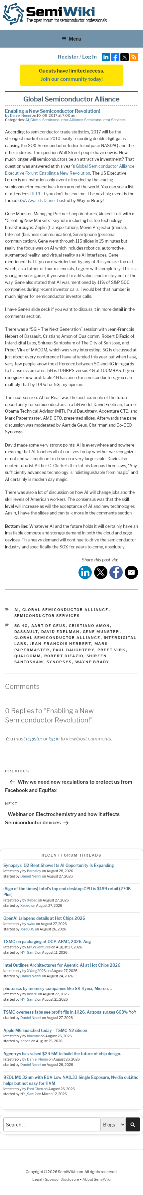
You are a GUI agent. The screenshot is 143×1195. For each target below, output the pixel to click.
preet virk (111, 650)
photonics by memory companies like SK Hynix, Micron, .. (57, 988)
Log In (89, 57)
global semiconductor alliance (57, 637)
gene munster (101, 631)
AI (27, 119)
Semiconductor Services (105, 119)
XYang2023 (36, 971)
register (34, 738)
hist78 (32, 994)
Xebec (32, 900)
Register (68, 57)
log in (54, 738)
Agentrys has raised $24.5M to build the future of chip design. (62, 1053)
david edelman (60, 631)
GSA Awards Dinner (37, 200)
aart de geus (48, 625)
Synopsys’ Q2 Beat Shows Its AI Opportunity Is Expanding (58, 865)
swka (31, 924)
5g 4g (21, 625)
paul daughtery (73, 650)
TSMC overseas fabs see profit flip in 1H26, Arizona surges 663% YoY (70, 1012)
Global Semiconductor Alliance (56, 119)
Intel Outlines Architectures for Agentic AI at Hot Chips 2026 (61, 965)
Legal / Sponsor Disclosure (56, 1179)
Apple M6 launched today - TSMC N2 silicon (45, 1030)
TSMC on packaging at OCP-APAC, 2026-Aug (47, 941)
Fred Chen (35, 1089)
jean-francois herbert (60, 643)
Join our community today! (72, 79)
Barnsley (34, 871)
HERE (36, 193)
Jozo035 (27, 929)
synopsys (59, 662)
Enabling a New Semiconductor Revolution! (52, 111)
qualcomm (27, 656)
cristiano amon (89, 625)
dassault (26, 631)
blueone (33, 1036)
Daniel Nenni (20, 115)
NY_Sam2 (28, 952)
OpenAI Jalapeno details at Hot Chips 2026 (44, 918)
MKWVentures (39, 947)
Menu (75, 39)
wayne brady (92, 662)
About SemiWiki (96, 1179)
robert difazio (63, 656)
